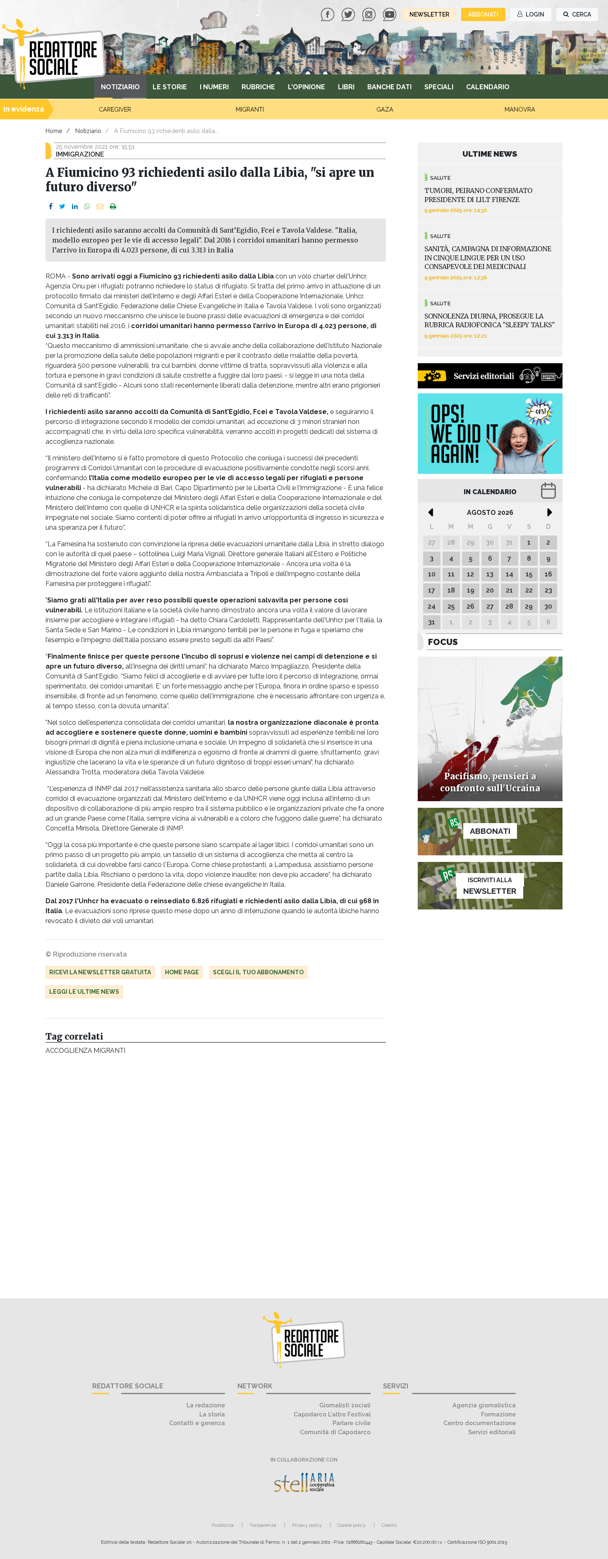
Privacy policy (307, 1525)
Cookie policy (352, 1525)
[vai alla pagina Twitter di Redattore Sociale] (349, 14)
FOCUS (443, 642)
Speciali (438, 87)
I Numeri (214, 87)
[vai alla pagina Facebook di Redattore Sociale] (328, 14)
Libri (346, 87)
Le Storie (170, 87)
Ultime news (489, 153)
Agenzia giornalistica (484, 1405)
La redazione (206, 1405)
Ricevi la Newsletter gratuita (100, 972)
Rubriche (258, 87)
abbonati (483, 14)
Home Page (182, 972)
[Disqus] (215, 1172)
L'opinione (306, 87)
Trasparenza (262, 1525)
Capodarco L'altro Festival (332, 1414)
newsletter (429, 14)
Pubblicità (223, 1525)
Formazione (498, 1414)
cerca (581, 14)
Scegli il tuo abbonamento (258, 972)
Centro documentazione (479, 1422)
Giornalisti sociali (345, 1405)
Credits (389, 1525)
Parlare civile (352, 1422)
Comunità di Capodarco (335, 1431)
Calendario (488, 87)
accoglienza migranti (85, 1050)
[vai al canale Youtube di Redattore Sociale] (390, 14)
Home (53, 130)
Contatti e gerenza (197, 1422)
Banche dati (389, 87)
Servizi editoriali (492, 1431)
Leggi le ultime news (84, 991)
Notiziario (120, 87)
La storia (212, 1414)
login (534, 14)
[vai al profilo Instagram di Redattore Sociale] (369, 14)
